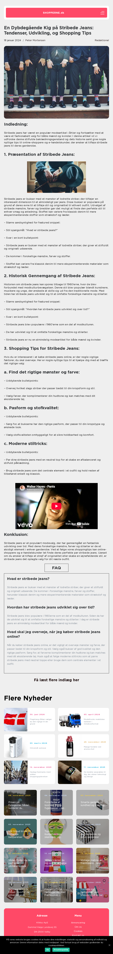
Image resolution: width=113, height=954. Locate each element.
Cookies (78, 931)
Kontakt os (78, 935)
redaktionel (102, 40)
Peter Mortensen (35, 40)
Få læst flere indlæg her (56, 680)
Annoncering (78, 922)
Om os (78, 927)
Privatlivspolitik (61, 950)
